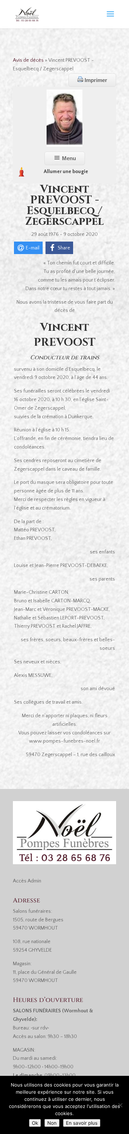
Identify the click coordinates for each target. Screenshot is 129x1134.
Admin (34, 881)
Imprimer (95, 80)
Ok (35, 1123)
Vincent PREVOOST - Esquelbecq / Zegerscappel (64, 205)
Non (52, 1123)
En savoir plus (81, 1123)
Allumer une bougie (66, 171)
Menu (68, 158)
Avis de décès (28, 60)
